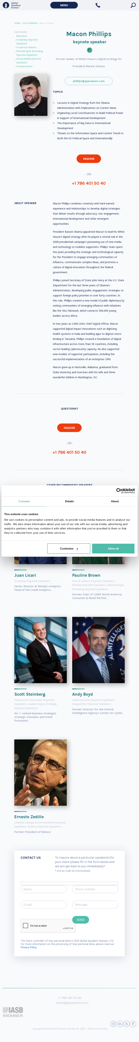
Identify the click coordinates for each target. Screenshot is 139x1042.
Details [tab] (69, 501)
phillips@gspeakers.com (89, 81)
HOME (17, 23)
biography (105, 1036)
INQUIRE (88, 158)
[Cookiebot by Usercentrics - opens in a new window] (119, 490)
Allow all (113, 548)
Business (21, 35)
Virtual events (24, 66)
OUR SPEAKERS (30, 23)
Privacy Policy (101, 1028)
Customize (66, 548)
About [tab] (115, 501)
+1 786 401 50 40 (89, 183)
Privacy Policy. (29, 947)
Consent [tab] (24, 501)
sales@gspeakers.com (72, 1003)
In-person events (26, 47)
